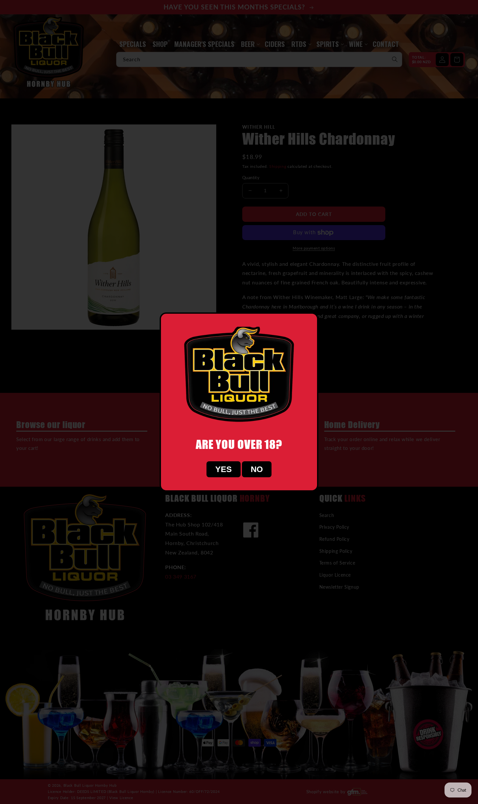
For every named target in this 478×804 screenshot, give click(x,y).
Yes (223, 469)
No (257, 469)
